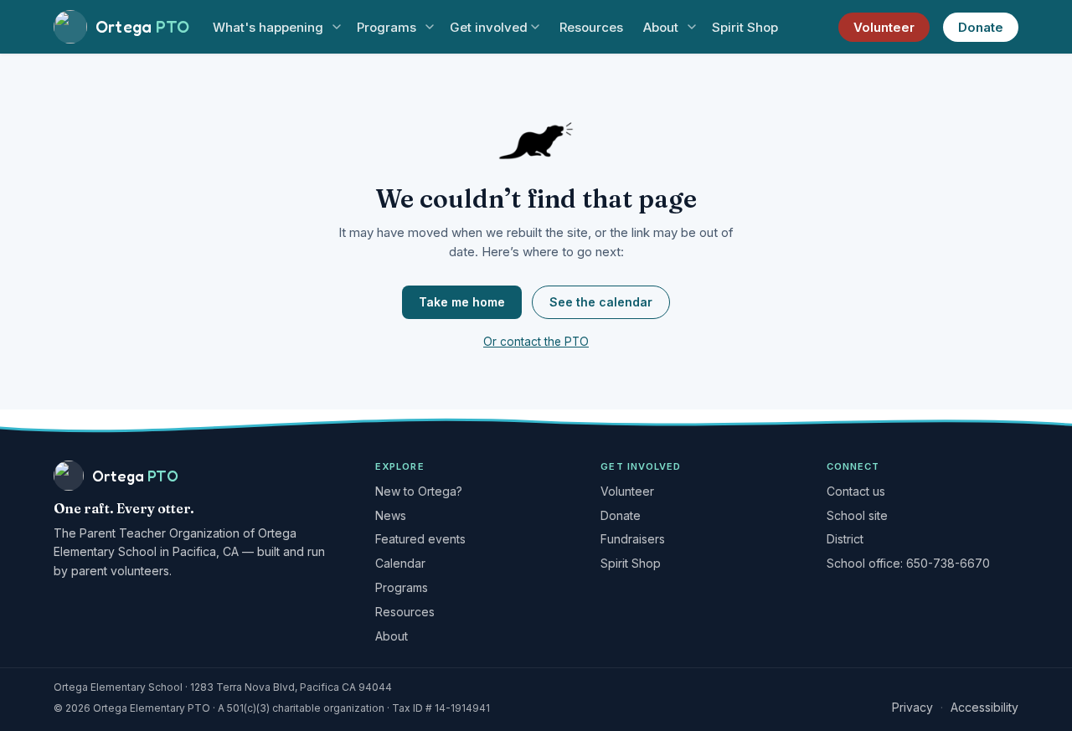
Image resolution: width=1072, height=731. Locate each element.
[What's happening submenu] (337, 27)
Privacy (912, 707)
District (845, 539)
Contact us (856, 491)
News (390, 515)
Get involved (489, 27)
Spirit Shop (745, 27)
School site (857, 515)
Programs (386, 27)
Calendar (400, 563)
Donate (980, 27)
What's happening (268, 27)
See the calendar (600, 302)
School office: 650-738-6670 (908, 563)
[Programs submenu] (430, 27)
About (660, 27)
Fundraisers (632, 539)
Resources (591, 27)
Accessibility (984, 707)
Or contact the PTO (536, 341)
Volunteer (884, 27)
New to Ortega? (418, 491)
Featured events (420, 539)
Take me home (462, 302)
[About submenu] (692, 27)
